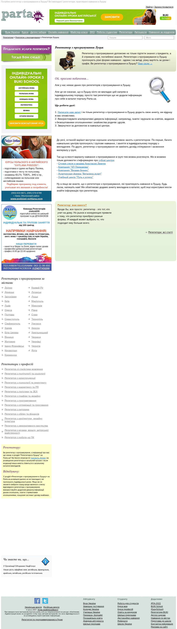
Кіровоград (11, 350)
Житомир (10, 341)
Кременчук (11, 355)
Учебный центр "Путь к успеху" (75, 177)
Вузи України (12, 32)
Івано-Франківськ (14, 346)
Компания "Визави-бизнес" (73, 170)
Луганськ (36, 292)
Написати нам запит (69, 112)
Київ (7, 301)
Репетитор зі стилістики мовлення (24, 369)
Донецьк (9, 292)
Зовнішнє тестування (93, 606)
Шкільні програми (91, 624)
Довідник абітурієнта (93, 621)
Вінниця (9, 337)
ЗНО (92, 32)
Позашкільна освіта (93, 618)
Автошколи (140, 32)
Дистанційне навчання (129, 618)
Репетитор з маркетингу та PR (22, 387)
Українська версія (33, 607)
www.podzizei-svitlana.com (27, 198)
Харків (8, 328)
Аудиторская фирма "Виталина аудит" (80, 173)
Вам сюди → (145, 63)
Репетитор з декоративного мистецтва (26, 425)
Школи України (125, 624)
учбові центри (106, 160)
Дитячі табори (38, 32)
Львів (7, 305)
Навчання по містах (160, 618)
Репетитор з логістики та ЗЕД (21, 391)
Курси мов (122, 606)
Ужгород (36, 323)
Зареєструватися (163, 7)
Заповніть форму (38, 458)
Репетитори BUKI (159, 612)
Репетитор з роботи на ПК (19, 437)
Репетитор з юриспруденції (20, 378)
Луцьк (34, 296)
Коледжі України (91, 609)
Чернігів (35, 346)
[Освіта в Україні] (22, 23)
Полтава (9, 314)
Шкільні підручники (127, 615)
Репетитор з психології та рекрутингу (25, 382)
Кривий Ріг (37, 287)
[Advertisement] (27, 525)
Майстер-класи (79, 32)
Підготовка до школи (161, 621)
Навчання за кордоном (162, 32)
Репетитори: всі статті (160, 232)
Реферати (123, 621)
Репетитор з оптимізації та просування (26, 405)
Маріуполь (37, 301)
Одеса (8, 310)
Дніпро (8, 287)
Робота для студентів (128, 603)
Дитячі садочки (158, 615)
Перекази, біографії (93, 615)
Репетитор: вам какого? (72, 205)
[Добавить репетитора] (26, 53)
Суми (34, 314)
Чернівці (36, 341)
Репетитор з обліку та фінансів (22, 414)
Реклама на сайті (159, 627)
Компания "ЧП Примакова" (73, 167)
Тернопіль (37, 319)
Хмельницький (39, 332)
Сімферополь (12, 323)
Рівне (34, 310)
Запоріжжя (11, 296)
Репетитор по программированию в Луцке (42, 619)
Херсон (35, 328)
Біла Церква (11, 332)
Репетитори (125, 32)
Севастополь (12, 319)
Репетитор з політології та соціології (25, 373)
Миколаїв (36, 305)
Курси (25, 32)
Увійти (149, 7)
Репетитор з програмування (27, 37)
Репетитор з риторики (17, 409)
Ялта (34, 350)
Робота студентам (107, 32)
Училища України (91, 612)
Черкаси (36, 337)
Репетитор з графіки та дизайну (22, 396)
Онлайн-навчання (58, 32)
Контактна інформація (162, 624)
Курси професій (125, 609)
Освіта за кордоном (127, 612)
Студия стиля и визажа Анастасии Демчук (82, 163)
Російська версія (51, 607)
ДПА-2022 (156, 603)
